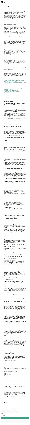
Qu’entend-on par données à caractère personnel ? (11, 79)
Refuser (15, 419)
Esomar (10, 116)
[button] (28, 408)
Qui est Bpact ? (6, 78)
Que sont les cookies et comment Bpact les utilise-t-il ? (12, 87)
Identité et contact (7, 97)
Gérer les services (3, 415)
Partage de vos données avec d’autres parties (11, 90)
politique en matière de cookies (11, 252)
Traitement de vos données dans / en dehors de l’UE (12, 91)
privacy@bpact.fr (23, 381)
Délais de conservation (7, 93)
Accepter (15, 417)
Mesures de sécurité (7, 92)
